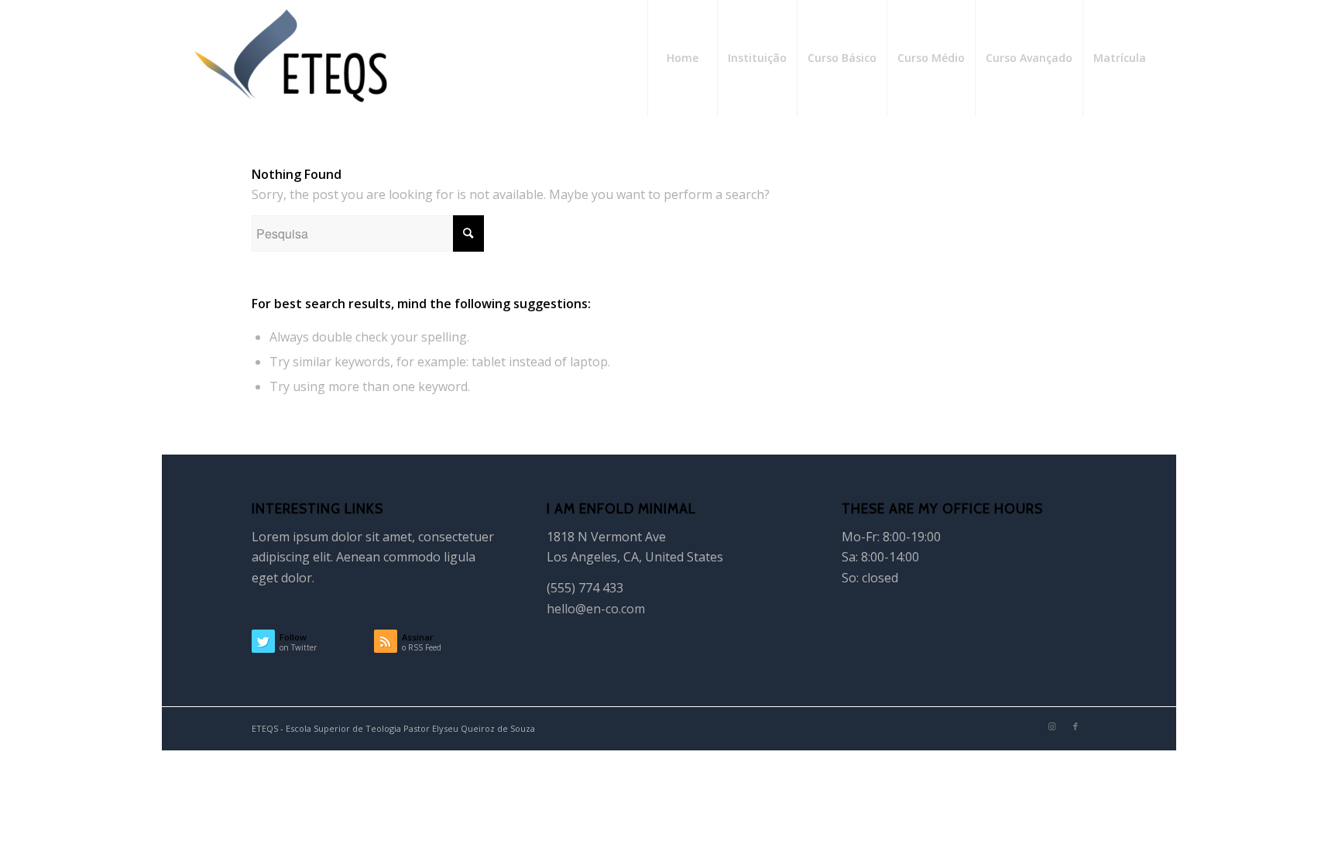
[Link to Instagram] (1052, 726)
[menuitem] (682, 58)
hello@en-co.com (596, 608)
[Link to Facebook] (1075, 726)
